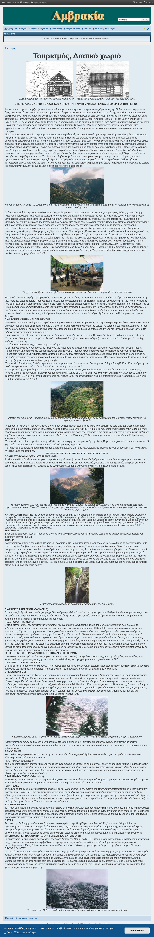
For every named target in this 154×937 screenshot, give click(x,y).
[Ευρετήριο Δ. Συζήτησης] (77, 17)
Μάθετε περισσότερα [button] (25, 932)
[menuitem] (25, 2)
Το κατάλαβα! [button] (137, 930)
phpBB (79, 924)
